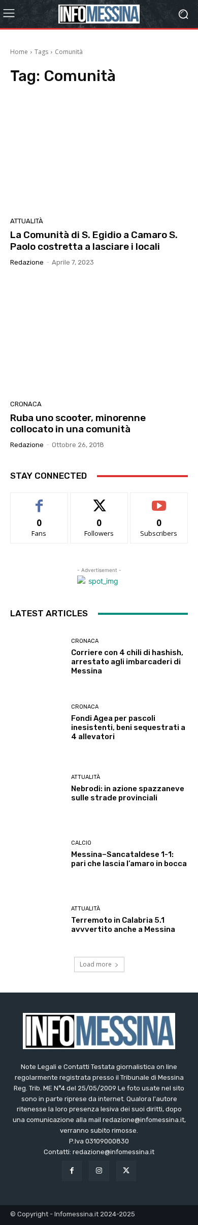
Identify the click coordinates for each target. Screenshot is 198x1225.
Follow (99, 500)
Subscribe (159, 500)
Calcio (81, 843)
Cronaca (26, 404)
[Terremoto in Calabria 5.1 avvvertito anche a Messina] (36, 920)
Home (19, 51)
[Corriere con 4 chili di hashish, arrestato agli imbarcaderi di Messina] (36, 657)
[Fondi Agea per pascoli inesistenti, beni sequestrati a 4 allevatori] (36, 722)
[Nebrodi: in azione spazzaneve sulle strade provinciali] (36, 788)
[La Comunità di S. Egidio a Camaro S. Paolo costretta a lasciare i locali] (99, 153)
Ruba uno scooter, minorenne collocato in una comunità (78, 423)
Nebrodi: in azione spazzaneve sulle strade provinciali (127, 793)
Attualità (26, 221)
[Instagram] (99, 1171)
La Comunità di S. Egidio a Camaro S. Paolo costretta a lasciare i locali (94, 240)
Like (39, 500)
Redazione (27, 262)
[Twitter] (126, 1171)
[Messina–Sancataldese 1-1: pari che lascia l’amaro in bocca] (36, 854)
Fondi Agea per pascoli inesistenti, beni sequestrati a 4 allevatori (128, 727)
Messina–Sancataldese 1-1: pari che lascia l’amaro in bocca (129, 859)
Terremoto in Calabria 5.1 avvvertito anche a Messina (123, 925)
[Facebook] (72, 1171)
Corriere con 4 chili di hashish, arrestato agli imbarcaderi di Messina (127, 661)
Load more (96, 964)
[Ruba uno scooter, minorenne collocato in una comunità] (99, 336)
